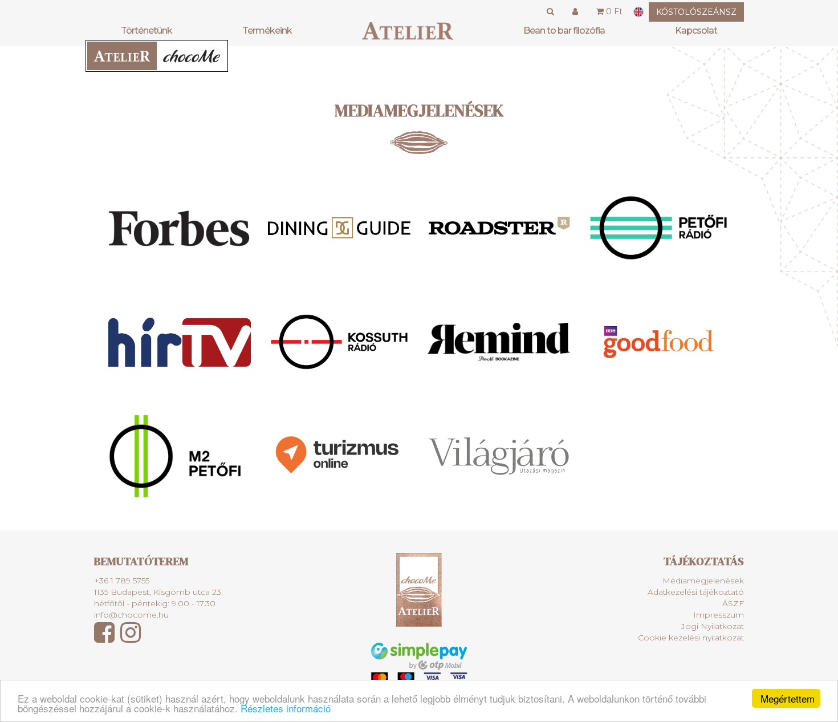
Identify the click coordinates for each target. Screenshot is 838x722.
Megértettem (787, 698)
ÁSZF (733, 603)
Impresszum (718, 615)
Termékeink (267, 30)
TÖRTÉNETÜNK (146, 30)
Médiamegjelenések (703, 580)
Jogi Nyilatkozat (712, 626)
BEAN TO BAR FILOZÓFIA (564, 30)
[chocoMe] (407, 31)
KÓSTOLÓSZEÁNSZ (696, 12)
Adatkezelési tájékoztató (696, 592)
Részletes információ (286, 708)
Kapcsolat (696, 30)
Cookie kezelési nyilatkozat (691, 637)
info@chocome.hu (131, 615)
